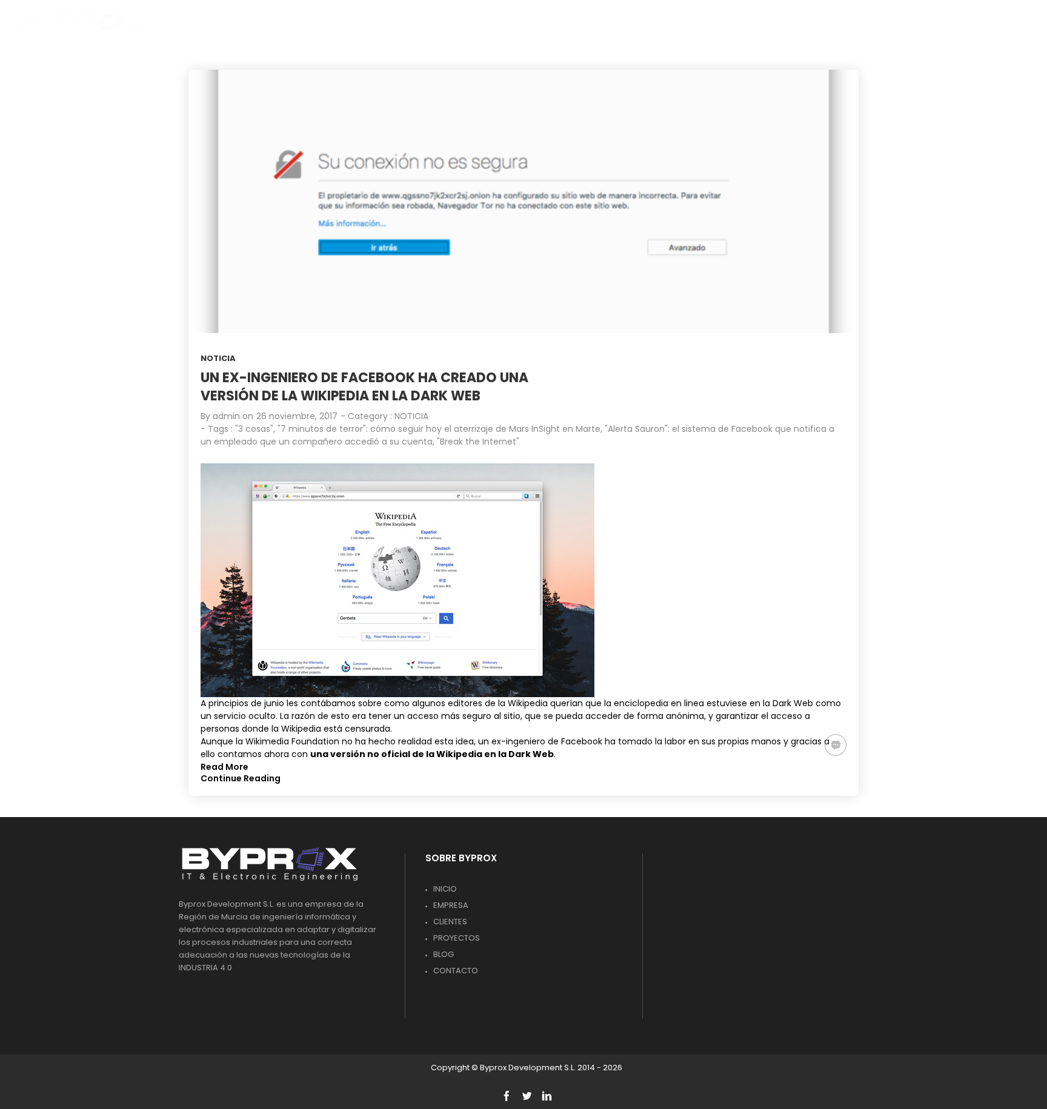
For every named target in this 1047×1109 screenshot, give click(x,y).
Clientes (450, 921)
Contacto (455, 970)
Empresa (450, 905)
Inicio (445, 889)
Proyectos (456, 938)
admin (226, 416)
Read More (224, 767)
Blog (443, 954)
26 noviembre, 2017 (296, 416)
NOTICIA (218, 358)
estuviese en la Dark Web (759, 703)
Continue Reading (241, 778)
